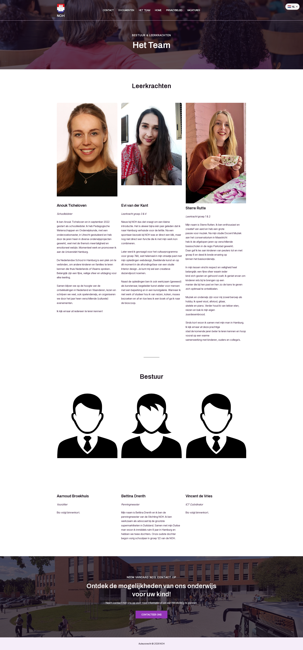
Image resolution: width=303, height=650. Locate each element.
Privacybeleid (174, 10)
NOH (61, 16)
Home (158, 10)
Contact (108, 10)
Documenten (126, 10)
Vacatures (193, 10)
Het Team (144, 10)
